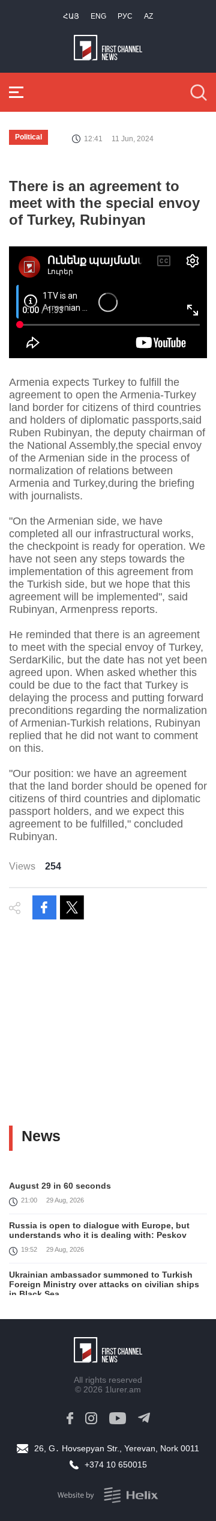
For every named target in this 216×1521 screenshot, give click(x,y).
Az (148, 16)
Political (28, 137)
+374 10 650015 (116, 1464)
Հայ (71, 16)
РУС (125, 16)
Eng (98, 16)
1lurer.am (123, 1389)
